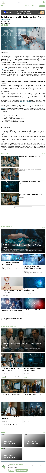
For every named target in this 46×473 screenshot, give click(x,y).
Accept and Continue (22, 470)
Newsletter (41, 5)
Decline (11, 470)
